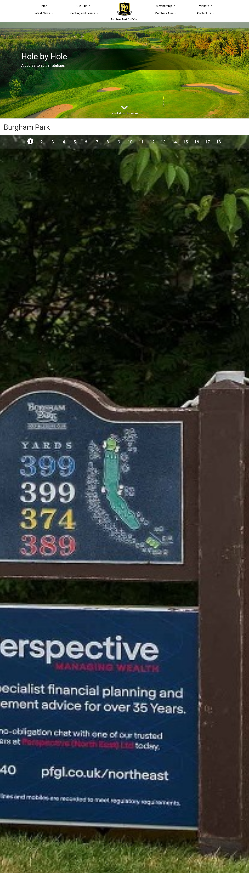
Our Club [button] (82, 6)
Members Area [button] (164, 13)
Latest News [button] (42, 13)
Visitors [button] (204, 6)
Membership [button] (164, 6)
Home (43, 6)
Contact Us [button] (204, 13)
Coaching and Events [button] (82, 13)
